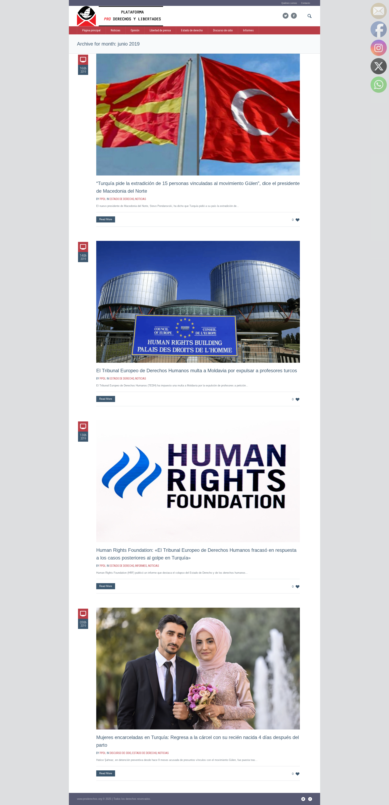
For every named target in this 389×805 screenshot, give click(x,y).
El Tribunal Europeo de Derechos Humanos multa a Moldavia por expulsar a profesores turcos (196, 370)
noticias (140, 199)
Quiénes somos (289, 3)
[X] (285, 16)
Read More (105, 219)
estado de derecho (122, 199)
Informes (141, 565)
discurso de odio (120, 753)
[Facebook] (294, 16)
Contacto (305, 3)
